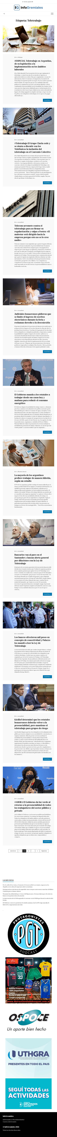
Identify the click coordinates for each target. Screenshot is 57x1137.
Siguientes (44, 851)
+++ (17, 57)
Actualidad (21, 139)
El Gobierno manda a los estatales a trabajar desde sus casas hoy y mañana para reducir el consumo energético (32, 399)
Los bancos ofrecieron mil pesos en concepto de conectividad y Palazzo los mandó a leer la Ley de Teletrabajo (32, 641)
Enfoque (20, 57)
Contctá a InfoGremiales (9, 1121)
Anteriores (13, 851)
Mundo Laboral (22, 471)
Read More (47, 100)
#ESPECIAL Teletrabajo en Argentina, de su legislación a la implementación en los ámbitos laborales (33, 65)
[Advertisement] (28, 866)
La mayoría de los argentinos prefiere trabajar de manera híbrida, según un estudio (32, 478)
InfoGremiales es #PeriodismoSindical (13, 1119)
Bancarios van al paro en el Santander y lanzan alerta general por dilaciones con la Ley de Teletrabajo (31, 559)
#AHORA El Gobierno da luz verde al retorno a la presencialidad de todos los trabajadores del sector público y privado (32, 806)
